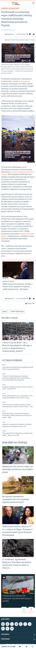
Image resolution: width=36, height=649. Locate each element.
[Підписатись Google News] (7, 624)
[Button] (9, 34)
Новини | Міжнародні (10, 8)
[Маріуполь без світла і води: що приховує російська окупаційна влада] (18, 455)
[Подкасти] (26, 646)
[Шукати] (32, 646)
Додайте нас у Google (8, 646)
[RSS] (3, 628)
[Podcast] (7, 628)
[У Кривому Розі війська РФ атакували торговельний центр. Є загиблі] (18, 585)
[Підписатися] (12, 628)
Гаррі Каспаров (24, 81)
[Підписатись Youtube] (16, 624)
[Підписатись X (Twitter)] (12, 624)
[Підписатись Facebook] (3, 624)
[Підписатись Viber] (25, 624)
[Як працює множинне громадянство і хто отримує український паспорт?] (18, 485)
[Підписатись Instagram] (21, 624)
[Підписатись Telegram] (29, 624)
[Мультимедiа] (20, 646)
